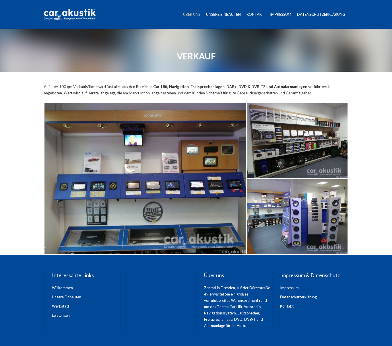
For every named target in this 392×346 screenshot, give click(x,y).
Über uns (191, 14)
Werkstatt (60, 306)
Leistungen (61, 315)
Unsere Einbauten (223, 14)
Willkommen (62, 287)
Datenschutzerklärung (321, 14)
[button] (145, 178)
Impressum (280, 14)
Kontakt (255, 14)
